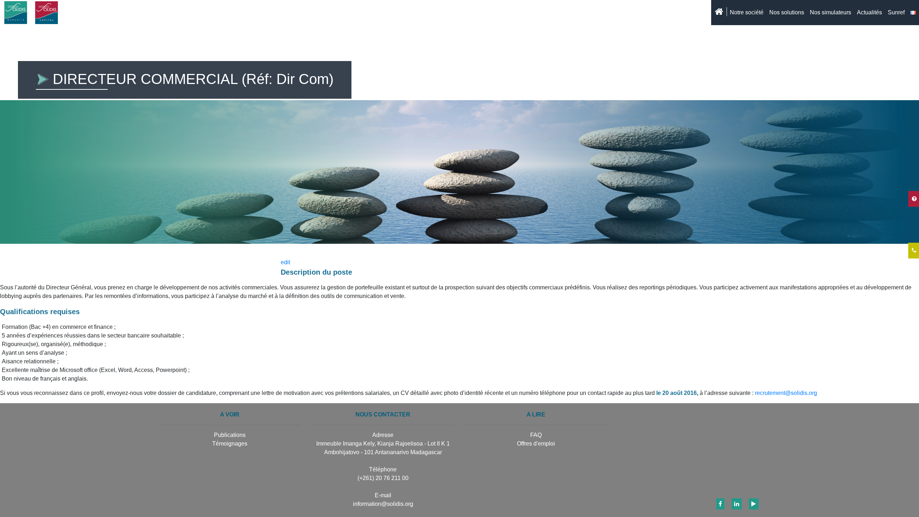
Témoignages (229, 444)
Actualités (869, 12)
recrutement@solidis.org (786, 393)
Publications (230, 435)
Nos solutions (786, 12)
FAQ (536, 435)
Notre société (747, 12)
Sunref (896, 12)
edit (285, 262)
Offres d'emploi (536, 444)
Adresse (382, 435)
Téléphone (383, 469)
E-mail (383, 495)
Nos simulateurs (830, 12)
